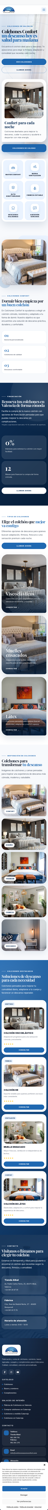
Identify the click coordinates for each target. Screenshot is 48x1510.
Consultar (11, 607)
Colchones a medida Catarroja (16, 1414)
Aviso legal (37, 1507)
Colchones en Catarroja (13, 1418)
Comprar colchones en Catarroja (17, 1409)
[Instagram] (11, 1372)
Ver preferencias (24, 1501)
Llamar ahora (24, 70)
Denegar (24, 1495)
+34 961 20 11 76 (11, 1310)
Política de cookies (13, 1507)
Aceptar (24, 1488)
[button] (44, 1465)
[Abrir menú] (43, 9)
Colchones (8, 1384)
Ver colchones (24, 62)
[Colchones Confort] (9, 9)
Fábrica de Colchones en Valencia (17, 1405)
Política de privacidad (26, 1507)
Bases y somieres (11, 1389)
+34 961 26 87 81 (11, 1290)
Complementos (10, 1393)
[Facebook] (4, 1372)
